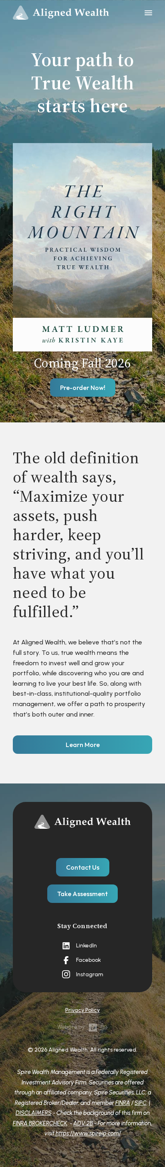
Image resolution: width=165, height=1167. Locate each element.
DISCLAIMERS (34, 1113)
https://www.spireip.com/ (88, 1133)
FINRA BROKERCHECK (40, 1123)
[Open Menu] (148, 13)
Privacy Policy (82, 1010)
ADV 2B (83, 1123)
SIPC (141, 1102)
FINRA (122, 1102)
